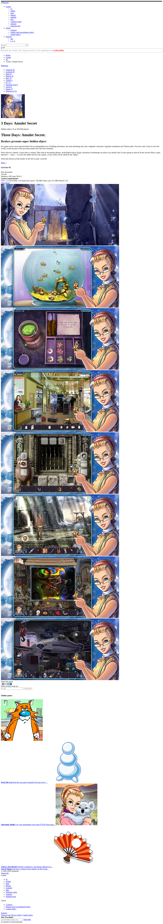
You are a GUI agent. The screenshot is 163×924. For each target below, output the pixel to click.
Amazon (10, 70)
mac (12, 19)
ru (2, 47)
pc (11, 9)
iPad (8, 74)
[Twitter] (8, 684)
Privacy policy (16, 915)
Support (9, 37)
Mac (8, 78)
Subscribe (27, 689)
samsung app (15, 26)
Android (10, 72)
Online (9, 80)
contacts (14, 30)
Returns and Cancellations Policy (18, 907)
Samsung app (11, 897)
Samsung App (12, 85)
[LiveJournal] (13, 684)
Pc (7, 879)
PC (7, 60)
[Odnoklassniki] (6, 684)
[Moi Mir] (11, 684)
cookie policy (16, 34)
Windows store (11, 892)
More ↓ (3, 163)
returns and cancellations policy (22, 32)
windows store (16, 22)
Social (9, 87)
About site (5, 873)
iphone (13, 15)
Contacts (9, 905)
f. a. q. (13, 41)
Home (8, 55)
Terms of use (6, 915)
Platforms (4, 66)
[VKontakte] (3, 684)
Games (8, 7)
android (13, 17)
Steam (9, 89)
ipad (12, 13)
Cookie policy (58, 50)
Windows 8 (11, 91)
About (8, 28)
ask (12, 39)
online (13, 11)
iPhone (9, 76)
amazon (13, 24)
